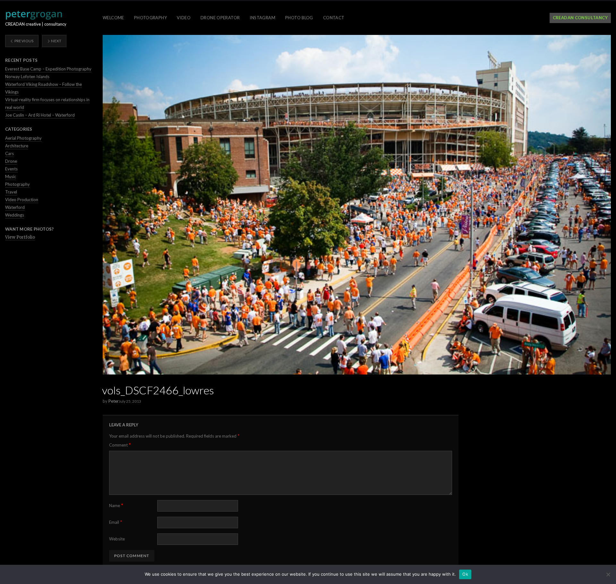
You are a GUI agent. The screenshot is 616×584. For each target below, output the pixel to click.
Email (115, 522)
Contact (334, 17)
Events (11, 168)
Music (10, 176)
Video (184, 17)
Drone (11, 161)
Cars (9, 153)
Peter (113, 401)
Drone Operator (220, 17)
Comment (120, 445)
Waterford (15, 207)
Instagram (262, 17)
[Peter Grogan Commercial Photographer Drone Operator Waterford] (33, 15)
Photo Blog (299, 17)
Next (56, 40)
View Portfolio (20, 237)
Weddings (14, 215)
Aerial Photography (23, 138)
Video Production (21, 199)
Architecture (16, 145)
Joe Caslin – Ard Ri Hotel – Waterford (40, 115)
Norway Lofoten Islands (27, 76)
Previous (23, 40)
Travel (11, 191)
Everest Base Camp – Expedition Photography (48, 68)
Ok (465, 574)
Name (116, 505)
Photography (150, 17)
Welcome (113, 17)
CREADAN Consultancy (580, 17)
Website (117, 538)
